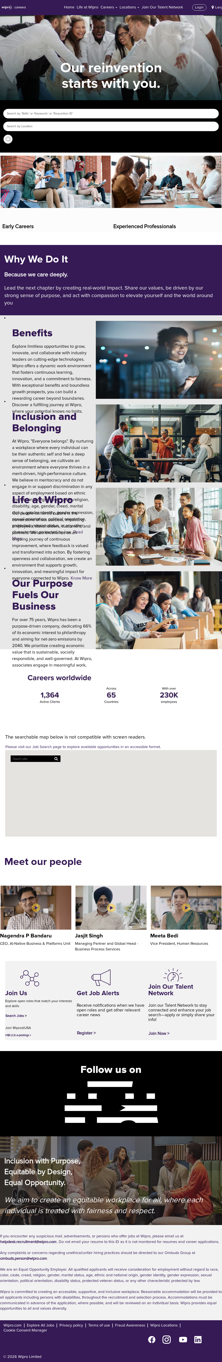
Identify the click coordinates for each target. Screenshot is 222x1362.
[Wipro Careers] (13, 8)
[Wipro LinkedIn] (60, 1120)
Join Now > (159, 1033)
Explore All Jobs (40, 1325)
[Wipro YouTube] (60, 1108)
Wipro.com (12, 1325)
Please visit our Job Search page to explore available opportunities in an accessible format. (83, 747)
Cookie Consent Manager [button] (25, 1330)
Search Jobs (8, 139)
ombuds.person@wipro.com (23, 1259)
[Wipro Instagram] (60, 1096)
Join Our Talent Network (162, 7)
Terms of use (99, 1325)
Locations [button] (128, 7)
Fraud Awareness (130, 1325)
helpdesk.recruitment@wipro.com (28, 1242)
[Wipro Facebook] (60, 1084)
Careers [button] (108, 7)
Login (199, 7)
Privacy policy (71, 1325)
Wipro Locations (164, 1325)
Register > (86, 1033)
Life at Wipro (87, 7)
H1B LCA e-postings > (18, 1035)
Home (69, 7)
